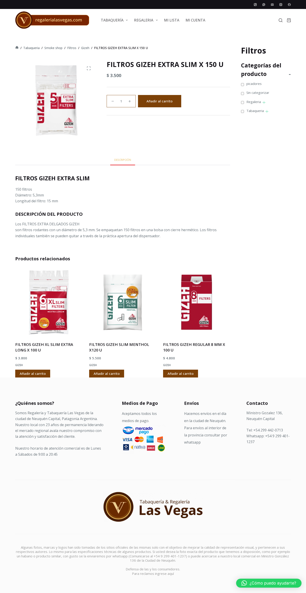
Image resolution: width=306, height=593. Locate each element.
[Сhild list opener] (264, 102)
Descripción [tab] (122, 160)
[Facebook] (289, 4)
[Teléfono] (255, 4)
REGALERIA (143, 20)
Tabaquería (112, 20)
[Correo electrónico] (272, 4)
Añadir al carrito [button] (33, 373)
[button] (269, 583)
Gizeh (19, 365)
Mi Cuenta (195, 20)
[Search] (280, 20)
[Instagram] (280, 4)
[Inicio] (17, 48)
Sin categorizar (257, 92)
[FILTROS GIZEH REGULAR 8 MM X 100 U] (196, 302)
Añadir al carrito (159, 101)
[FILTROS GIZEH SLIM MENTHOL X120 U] (122, 302)
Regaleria (253, 101)
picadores (254, 83)
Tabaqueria (255, 110)
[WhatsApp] (263, 4)
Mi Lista (171, 20)
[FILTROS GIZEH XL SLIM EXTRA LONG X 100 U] (48, 302)
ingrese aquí (164, 573)
